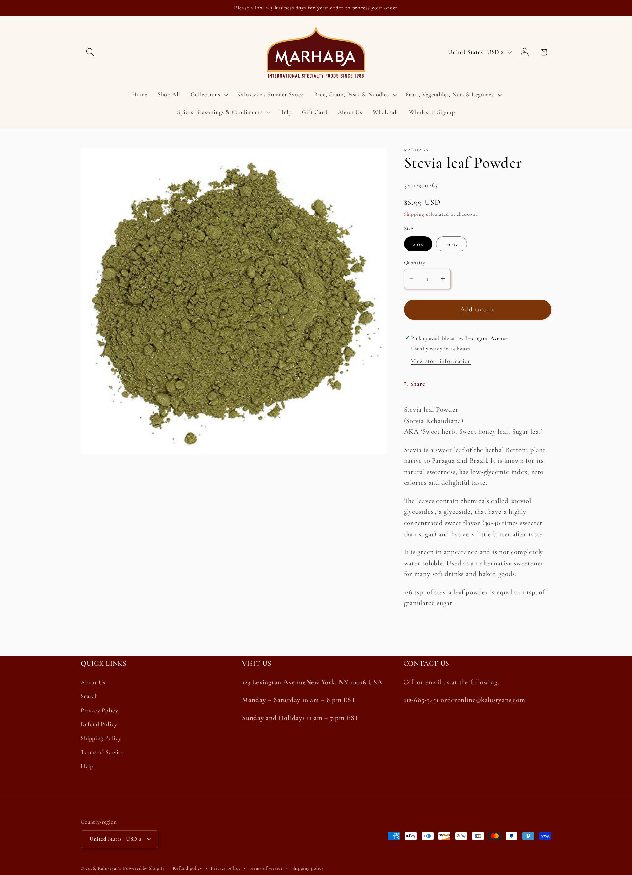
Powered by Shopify (144, 868)
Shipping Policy (101, 738)
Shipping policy (307, 868)
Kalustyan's (109, 868)
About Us (93, 682)
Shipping (414, 214)
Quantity (414, 262)
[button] (90, 52)
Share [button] (417, 383)
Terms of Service (102, 752)
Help (87, 766)
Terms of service (266, 868)
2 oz (418, 243)
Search (89, 696)
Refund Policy (99, 724)
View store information (441, 361)
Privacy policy (226, 868)
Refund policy (187, 868)
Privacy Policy (99, 710)
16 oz (452, 243)
